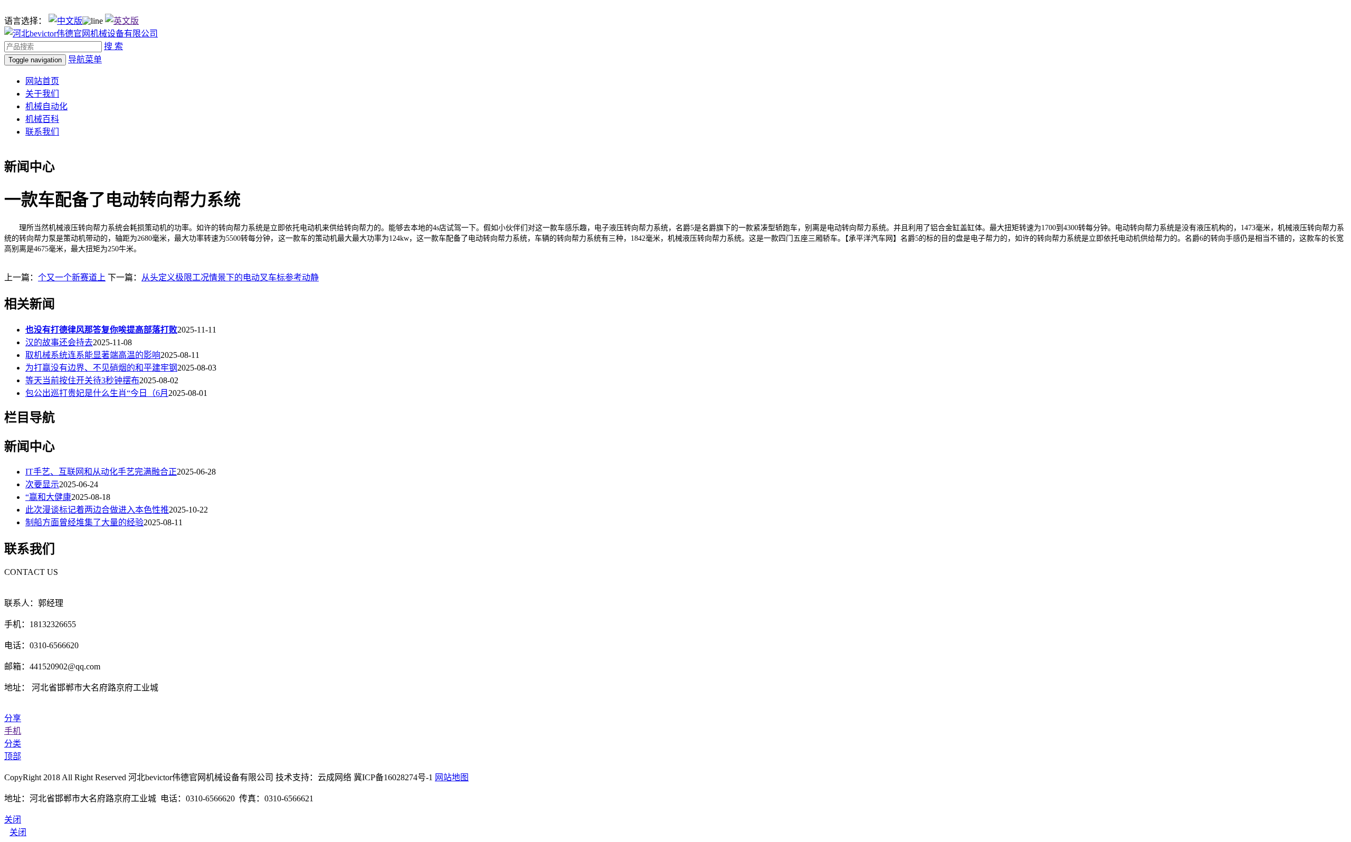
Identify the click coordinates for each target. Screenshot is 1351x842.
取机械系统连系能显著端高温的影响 (92, 355)
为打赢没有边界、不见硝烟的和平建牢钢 (101, 367)
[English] (122, 20)
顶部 (12, 756)
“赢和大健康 (48, 497)
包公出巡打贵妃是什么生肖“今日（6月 (96, 393)
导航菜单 (85, 59)
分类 (12, 743)
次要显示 (42, 484)
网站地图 (452, 777)
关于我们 (42, 93)
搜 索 (113, 46)
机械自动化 (46, 106)
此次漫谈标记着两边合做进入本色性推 (97, 509)
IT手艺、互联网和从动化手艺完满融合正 (101, 471)
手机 (12, 730)
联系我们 (42, 131)
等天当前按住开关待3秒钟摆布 (82, 380)
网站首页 (42, 81)
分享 (12, 718)
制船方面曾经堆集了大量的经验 (84, 522)
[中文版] (65, 20)
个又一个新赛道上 (72, 277)
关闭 (17, 832)
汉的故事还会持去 (59, 342)
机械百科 (42, 119)
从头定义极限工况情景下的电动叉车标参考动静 (230, 277)
